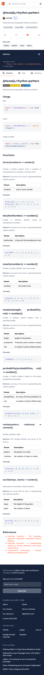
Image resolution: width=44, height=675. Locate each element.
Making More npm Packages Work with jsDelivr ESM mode (21, 654)
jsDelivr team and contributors (27, 570)
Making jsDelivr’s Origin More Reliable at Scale (21, 649)
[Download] (39, 35)
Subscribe (22, 591)
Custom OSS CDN (10, 618)
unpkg (21, 630)
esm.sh (38, 630)
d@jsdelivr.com (28, 614)
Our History (7, 609)
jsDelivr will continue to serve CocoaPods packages (19, 660)
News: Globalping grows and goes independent (21, 665)
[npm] (28, 35)
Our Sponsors (8, 614)
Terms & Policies (28, 609)
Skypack (22, 634)
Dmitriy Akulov (19, 573)
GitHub (5, 630)
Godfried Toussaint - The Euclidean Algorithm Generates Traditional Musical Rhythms (24, 538)
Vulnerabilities (31, 27)
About (5, 604)
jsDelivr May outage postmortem (16, 669)
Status (24, 604)
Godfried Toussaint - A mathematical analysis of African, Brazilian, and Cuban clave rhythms (24, 545)
